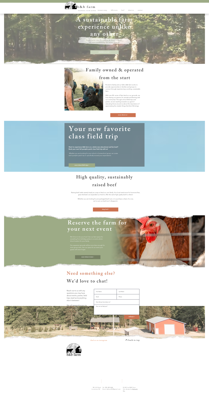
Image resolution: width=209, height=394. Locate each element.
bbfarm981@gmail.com (114, 389)
